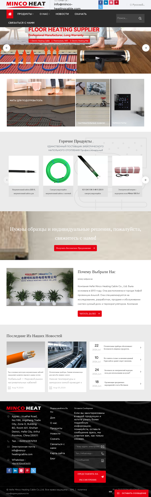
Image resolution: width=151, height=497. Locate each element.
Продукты (24, 14)
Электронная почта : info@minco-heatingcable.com (24, 450)
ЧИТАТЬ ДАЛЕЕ (88, 313)
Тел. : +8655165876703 (24, 441)
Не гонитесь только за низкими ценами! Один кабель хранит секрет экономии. (118, 359)
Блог (52, 458)
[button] (74, 70)
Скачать (81, 14)
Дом (52, 417)
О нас (44, 14)
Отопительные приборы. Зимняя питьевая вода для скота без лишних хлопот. (66, 373)
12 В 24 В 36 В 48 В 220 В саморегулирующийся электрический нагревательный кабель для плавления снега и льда (92, 191)
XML (72, 490)
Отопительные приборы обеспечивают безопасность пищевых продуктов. (118, 347)
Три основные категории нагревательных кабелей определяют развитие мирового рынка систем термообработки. (25, 373)
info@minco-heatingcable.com (67, 6)
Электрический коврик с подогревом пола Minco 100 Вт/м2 (127, 191)
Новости (62, 14)
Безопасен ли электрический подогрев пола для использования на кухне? (119, 371)
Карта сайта (57, 453)
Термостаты (119, 123)
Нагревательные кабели (91, 123)
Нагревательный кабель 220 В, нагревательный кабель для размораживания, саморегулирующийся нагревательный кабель (23, 191)
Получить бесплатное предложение (73, 248)
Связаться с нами (21, 22)
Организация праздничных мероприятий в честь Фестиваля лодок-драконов (116, 383)
